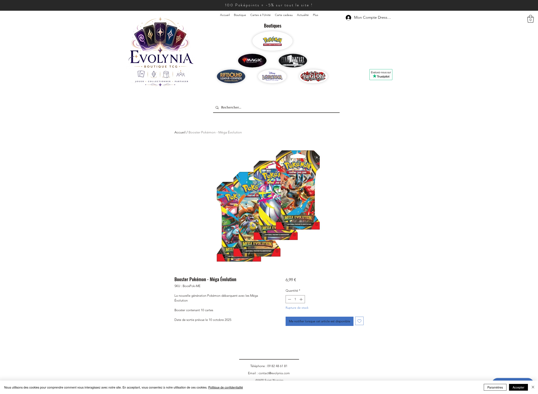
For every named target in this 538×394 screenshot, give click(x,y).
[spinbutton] (295, 299)
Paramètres (495, 387)
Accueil (180, 132)
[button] (530, 19)
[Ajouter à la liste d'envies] (359, 321)
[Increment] (301, 299)
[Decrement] (289, 299)
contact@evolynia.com (274, 373)
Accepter (518, 387)
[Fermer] (532, 387)
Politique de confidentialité (225, 387)
